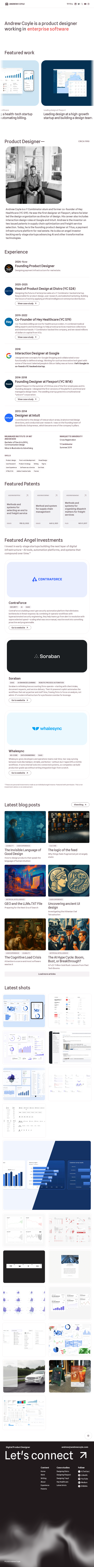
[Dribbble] (88, 4)
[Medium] (79, 4)
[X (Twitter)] (82, 4)
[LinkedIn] (75, 4)
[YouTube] (85, 4)
